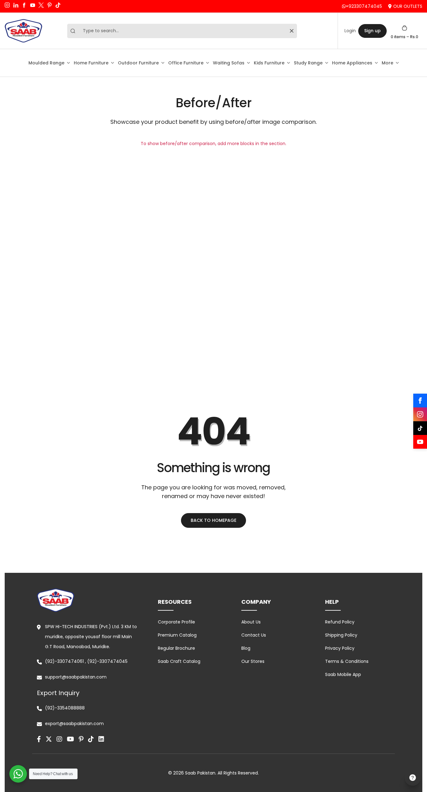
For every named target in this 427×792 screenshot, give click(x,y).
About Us (251, 622)
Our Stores (252, 661)
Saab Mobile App (343, 674)
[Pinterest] (81, 739)
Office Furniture (185, 63)
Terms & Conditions (347, 661)
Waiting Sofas (228, 63)
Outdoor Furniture (138, 63)
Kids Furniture (269, 63)
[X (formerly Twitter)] (49, 739)
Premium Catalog (177, 635)
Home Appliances (352, 63)
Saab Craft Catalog (179, 661)
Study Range (308, 63)
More (387, 63)
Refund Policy (339, 622)
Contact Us (253, 635)
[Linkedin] (101, 739)
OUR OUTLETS (407, 6)
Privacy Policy (339, 648)
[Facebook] (420, 400)
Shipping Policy (341, 635)
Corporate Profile (176, 622)
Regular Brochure (176, 648)
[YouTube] (420, 442)
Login (350, 31)
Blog (245, 648)
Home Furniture (91, 63)
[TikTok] (420, 428)
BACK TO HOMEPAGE (213, 520)
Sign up (372, 31)
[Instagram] (420, 414)
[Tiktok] (91, 739)
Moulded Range (46, 63)
